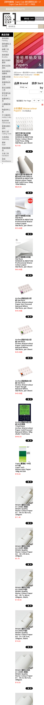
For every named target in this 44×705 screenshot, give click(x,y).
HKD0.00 (39, 18)
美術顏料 (5, 39)
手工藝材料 (6, 116)
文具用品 (5, 138)
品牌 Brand (21, 83)
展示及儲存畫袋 (6, 61)
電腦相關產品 (6, 149)
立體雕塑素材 (6, 105)
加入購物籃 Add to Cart (29, 151)
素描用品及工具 (6, 83)
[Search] (41, 26)
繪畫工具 (6, 50)
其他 (6, 160)
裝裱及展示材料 (6, 127)
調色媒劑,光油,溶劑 (6, 45)
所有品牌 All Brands (24, 87)
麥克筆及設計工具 (6, 94)
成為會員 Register (18, 21)
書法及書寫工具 (6, 89)
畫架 (4, 143)
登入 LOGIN (31, 21)
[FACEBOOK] (38, 21)
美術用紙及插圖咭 (6, 72)
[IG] (42, 21)
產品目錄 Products (29, 73)
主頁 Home (17, 73)
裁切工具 (6, 132)
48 (34, 100)
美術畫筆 (5, 56)
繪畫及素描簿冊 (6, 78)
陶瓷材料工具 (6, 111)
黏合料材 (6, 122)
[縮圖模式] (42, 105)
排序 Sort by (37, 85)
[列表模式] (42, 100)
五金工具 (5, 154)
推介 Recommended (38, 92)
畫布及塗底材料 (6, 67)
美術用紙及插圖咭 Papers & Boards (28, 74)
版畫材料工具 (6, 100)
